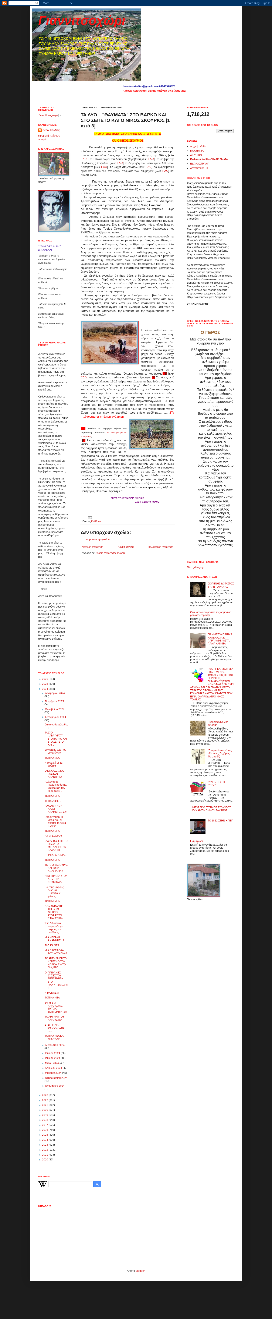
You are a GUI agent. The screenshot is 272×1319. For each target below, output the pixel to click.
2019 (45, 1115)
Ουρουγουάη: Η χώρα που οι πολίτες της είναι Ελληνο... (56, 822)
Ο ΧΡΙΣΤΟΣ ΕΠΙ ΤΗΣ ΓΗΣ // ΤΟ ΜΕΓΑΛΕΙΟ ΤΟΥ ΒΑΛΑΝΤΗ (56, 845)
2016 (45, 1129)
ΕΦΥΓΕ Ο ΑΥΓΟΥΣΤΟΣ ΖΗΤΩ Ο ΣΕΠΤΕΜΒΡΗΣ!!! (56, 1007)
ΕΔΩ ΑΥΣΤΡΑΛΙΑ (199, 163)
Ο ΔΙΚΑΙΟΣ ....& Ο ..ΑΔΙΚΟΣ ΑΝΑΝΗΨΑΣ (54, 773)
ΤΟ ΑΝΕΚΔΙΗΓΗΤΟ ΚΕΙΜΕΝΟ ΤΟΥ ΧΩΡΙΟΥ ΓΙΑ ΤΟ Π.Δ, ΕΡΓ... (56, 963)
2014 (45, 1139)
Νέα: (189, 567)
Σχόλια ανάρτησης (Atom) (110, 553)
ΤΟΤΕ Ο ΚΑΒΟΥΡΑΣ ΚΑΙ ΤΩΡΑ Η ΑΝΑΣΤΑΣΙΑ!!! (56, 868)
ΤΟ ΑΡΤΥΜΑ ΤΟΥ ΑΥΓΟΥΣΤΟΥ (54, 1018)
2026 (45, 679)
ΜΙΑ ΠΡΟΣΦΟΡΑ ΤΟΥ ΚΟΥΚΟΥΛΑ (56, 952)
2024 (45, 688)
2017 (45, 1125)
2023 (45, 1095)
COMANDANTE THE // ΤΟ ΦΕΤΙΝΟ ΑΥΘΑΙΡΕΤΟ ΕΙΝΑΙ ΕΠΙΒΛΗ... (56, 912)
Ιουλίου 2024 (53, 1053)
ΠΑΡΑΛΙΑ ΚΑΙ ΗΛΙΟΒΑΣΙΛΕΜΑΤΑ (209, 159)
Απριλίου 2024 (54, 1068)
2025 (45, 683)
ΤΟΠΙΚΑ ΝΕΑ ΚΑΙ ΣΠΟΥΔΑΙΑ (54, 1037)
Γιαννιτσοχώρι (81, 20)
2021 (45, 1105)
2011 (45, 1154)
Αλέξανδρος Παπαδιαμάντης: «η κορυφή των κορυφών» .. (56, 786)
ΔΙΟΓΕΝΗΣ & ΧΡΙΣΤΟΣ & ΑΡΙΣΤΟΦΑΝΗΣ (221, 585)
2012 (45, 1149)
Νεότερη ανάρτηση (92, 546)
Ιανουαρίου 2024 (55, 1085)
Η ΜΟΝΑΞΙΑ (52, 992)
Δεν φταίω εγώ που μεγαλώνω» (55, 751)
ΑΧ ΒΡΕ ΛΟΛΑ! (53, 835)
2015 (45, 1134)
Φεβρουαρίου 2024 (56, 1077)
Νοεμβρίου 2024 (54, 701)
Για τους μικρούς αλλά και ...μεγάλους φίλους (54, 892)
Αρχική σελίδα (126, 546)
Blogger (140, 1270)
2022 (45, 1100)
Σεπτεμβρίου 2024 (55, 717)
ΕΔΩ (84, 159)
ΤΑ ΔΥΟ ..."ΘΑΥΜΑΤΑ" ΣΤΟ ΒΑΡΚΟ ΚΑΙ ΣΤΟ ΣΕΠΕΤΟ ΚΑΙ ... (56, 738)
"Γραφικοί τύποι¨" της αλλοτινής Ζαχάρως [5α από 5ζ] (220, 753)
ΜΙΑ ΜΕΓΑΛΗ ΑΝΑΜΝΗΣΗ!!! (54, 939)
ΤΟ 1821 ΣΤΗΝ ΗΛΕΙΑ (220, 820)
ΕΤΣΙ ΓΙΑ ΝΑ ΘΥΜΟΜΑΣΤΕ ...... (54, 1027)
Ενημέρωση (197, 841)
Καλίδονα (96, 521)
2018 (45, 1119)
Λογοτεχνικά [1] (199, 168)
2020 (45, 1109)
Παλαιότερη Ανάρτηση (160, 546)
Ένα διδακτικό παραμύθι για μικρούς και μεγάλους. (54, 928)
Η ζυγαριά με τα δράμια (53, 764)
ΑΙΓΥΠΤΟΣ (196, 155)
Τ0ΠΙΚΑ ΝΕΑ (52, 945)
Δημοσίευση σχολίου (98, 539)
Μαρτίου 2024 (53, 1072)
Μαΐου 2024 (52, 1063)
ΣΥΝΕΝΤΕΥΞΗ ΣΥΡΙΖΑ (216, 783)
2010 (45, 1159)
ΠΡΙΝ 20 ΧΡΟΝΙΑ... (56, 854)
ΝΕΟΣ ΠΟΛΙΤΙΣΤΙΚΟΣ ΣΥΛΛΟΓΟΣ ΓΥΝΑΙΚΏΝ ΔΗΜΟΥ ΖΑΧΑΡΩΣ (211, 809)
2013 (45, 1144)
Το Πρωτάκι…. (53, 800)
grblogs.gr (198, 567)
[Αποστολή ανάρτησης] (89, 517)
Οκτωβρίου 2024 (54, 709)
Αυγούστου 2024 (55, 1045)
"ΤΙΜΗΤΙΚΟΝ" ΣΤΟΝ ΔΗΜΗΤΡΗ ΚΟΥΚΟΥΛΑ (56, 879)
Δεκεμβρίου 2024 (55, 693)
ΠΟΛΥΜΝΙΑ (197, 150)
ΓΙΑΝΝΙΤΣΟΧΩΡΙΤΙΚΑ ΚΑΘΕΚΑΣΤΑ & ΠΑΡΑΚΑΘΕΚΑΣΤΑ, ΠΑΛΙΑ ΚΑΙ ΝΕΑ (220, 639)
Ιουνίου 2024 (53, 1058)
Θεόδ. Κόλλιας (51, 130)
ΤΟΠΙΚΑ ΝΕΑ (52, 757)
